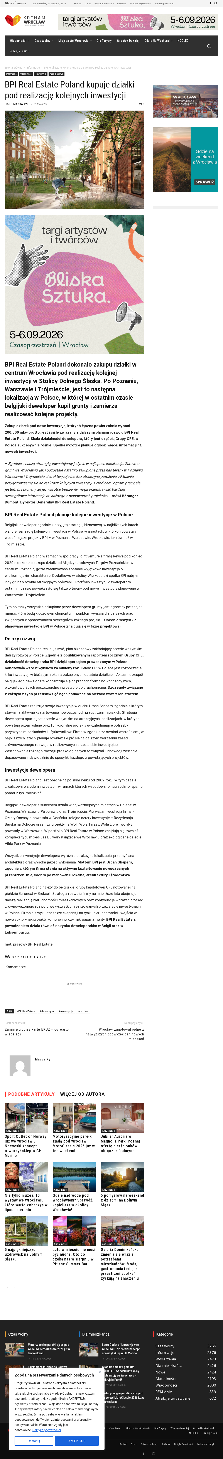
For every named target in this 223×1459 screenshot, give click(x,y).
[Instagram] (215, 3)
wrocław (83, 1011)
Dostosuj (34, 1441)
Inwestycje (41, 73)
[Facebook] (210, 3)
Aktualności (12, 1130)
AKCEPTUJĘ (76, 1441)
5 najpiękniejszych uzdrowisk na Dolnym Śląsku (23, 1254)
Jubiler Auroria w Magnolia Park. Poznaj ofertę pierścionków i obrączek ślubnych (120, 1143)
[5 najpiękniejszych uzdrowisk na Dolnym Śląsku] (26, 1231)
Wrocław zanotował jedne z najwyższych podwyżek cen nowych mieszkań (115, 1034)
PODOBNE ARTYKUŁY (31, 1094)
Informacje (33, 67)
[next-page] (14, 1287)
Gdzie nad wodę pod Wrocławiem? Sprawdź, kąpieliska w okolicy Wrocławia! (73, 1202)
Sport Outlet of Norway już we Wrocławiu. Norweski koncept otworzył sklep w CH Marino (26, 1146)
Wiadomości (26, 73)
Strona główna (13, 67)
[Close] (100, 1371)
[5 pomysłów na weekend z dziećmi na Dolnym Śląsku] (122, 1177)
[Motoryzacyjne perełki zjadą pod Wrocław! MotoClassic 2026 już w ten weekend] (74, 1118)
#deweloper (47, 1011)
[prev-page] (7, 1287)
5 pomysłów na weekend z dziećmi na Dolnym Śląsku (122, 1200)
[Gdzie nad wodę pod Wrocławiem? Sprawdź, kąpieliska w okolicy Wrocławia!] (74, 1177)
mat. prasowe (56, 73)
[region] (57, 1409)
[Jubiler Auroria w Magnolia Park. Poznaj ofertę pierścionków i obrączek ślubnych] (122, 1118)
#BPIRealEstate (26, 1011)
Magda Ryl (20, 104)
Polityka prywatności (46, 1430)
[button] (209, 46)
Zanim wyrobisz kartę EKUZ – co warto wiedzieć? (37, 1031)
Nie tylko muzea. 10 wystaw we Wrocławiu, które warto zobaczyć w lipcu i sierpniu (26, 1202)
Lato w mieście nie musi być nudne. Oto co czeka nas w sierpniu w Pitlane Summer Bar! (74, 1256)
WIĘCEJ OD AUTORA (82, 1094)
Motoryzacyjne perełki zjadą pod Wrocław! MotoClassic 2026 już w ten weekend (74, 1143)
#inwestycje (66, 1011)
